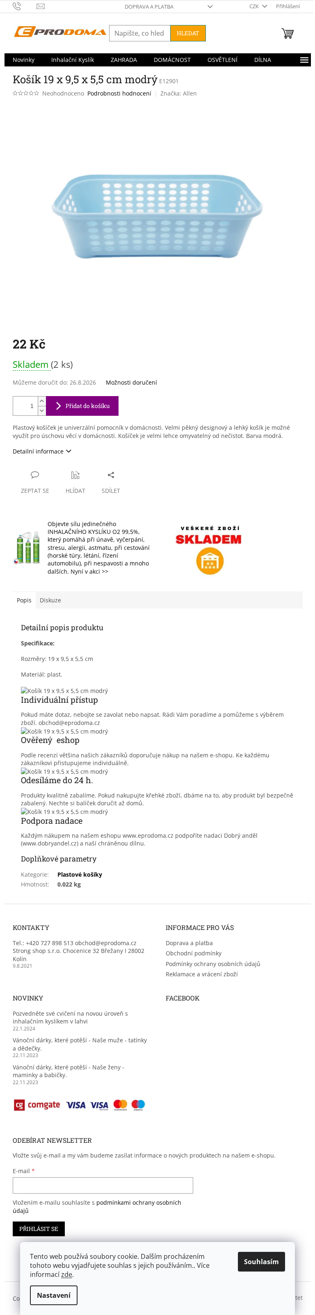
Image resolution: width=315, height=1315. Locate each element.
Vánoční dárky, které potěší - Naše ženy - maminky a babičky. (68, 1071)
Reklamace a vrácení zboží (202, 974)
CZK (254, 6)
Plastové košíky (79, 874)
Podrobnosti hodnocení (119, 93)
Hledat (188, 33)
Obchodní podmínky (193, 953)
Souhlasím (261, 1261)
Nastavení (54, 1295)
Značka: (178, 93)
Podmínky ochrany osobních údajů (213, 964)
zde (66, 1274)
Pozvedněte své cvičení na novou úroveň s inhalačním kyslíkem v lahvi (70, 1017)
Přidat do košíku (88, 406)
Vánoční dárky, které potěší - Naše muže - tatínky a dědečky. (80, 1044)
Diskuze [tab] (50, 600)
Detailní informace (38, 451)
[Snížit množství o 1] (42, 410)
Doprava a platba (149, 6)
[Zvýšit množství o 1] (42, 401)
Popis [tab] (24, 600)
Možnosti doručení (131, 382)
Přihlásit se (38, 1229)
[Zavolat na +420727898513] (25, 5)
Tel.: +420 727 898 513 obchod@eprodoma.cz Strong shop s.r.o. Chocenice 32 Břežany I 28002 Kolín (78, 951)
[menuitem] (24, 59)
